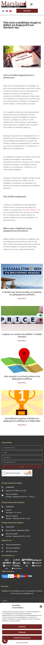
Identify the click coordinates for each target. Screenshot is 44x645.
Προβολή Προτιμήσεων (22, 638)
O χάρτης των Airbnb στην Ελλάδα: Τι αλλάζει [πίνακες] (22, 335)
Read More (22, 298)
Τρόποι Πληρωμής (8, 571)
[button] (41, 607)
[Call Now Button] (5, 640)
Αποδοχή (22, 627)
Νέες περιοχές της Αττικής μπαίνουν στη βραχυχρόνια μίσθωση (22, 377)
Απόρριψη (22, 632)
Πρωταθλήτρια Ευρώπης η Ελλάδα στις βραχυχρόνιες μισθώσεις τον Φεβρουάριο (22, 419)
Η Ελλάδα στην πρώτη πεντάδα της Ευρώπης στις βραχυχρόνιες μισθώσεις (22, 293)
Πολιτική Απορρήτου (22, 642)
